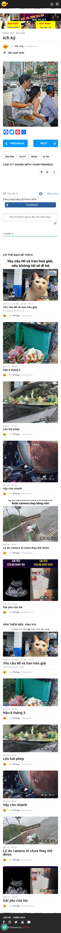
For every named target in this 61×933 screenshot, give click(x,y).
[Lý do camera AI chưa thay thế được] (30, 520)
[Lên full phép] (30, 402)
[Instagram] (9, 921)
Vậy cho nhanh (12, 488)
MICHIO (26, 927)
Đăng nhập (52, 193)
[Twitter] (16, 921)
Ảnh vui (8, 33)
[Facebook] (4, 921)
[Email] (28, 921)
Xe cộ (30, 304)
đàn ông (9, 157)
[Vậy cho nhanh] (30, 461)
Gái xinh (15, 304)
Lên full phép (11, 429)
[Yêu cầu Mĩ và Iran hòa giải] (30, 280)
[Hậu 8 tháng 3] (30, 342)
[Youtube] (22, 921)
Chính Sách (19, 917)
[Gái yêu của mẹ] (30, 580)
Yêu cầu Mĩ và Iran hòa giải (20, 307)
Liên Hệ (7, 917)
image (34, 157)
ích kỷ (22, 157)
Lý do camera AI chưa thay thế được (26, 547)
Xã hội (20, 33)
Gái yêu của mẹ (13, 607)
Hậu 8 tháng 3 (11, 369)
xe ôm (46, 157)
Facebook (32, 204)
